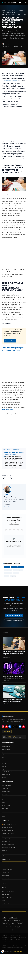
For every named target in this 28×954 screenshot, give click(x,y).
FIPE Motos (4, 853)
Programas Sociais (6, 769)
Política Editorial (5, 872)
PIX (2, 799)
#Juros (14, 567)
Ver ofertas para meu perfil (14, 615)
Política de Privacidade (7, 869)
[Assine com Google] (14, 550)
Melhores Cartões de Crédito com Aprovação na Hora (14, 453)
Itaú (2, 813)
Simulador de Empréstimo (8, 844)
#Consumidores (18, 570)
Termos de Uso (5, 875)
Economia (5, 926)
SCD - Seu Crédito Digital (8, 891)
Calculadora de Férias (7, 839)
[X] (13, 726)
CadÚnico (4, 755)
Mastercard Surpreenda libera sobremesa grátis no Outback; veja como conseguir (13, 458)
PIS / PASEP (4, 766)
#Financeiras (8, 573)
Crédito (4, 917)
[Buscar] (25, 2)
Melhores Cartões (6, 855)
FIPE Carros (4, 850)
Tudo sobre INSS (6, 746)
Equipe (10, 935)
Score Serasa (5, 794)
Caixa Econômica (6, 805)
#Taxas (12, 576)
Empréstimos (5, 788)
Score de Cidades (6, 894)
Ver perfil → (7, 507)
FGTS (15, 914)
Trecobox (4, 900)
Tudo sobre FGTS (6, 749)
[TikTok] (16, 726)
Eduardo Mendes (18, 951)
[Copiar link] (11, 478)
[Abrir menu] (20, 2)
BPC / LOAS (4, 760)
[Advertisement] (14, 124)
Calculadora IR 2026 (6, 841)
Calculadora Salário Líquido (8, 830)
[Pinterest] (23, 726)
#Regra (6, 576)
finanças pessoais (7, 409)
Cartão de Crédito (6, 791)
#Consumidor (8, 570)
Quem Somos (4, 935)
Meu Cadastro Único (7, 897)
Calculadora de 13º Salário (8, 833)
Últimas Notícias (12, 10)
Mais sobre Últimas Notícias (14, 620)
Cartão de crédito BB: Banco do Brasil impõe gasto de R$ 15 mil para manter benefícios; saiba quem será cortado (14, 464)
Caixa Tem (4, 757)
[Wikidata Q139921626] (21, 945)
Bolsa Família (5, 752)
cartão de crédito (10, 81)
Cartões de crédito (9, 12)
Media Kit (4, 883)
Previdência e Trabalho (7, 771)
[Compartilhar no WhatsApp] (3, 478)
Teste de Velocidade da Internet (8, 941)
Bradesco (4, 811)
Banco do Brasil (5, 808)
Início (3, 10)
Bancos (21, 10)
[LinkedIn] (20, 726)
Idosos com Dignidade (7, 903)
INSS (10, 914)
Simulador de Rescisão (7, 827)
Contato (3, 880)
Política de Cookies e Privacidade (9, 937)
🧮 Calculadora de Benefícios (9, 824)
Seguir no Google (10, 340)
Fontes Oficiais (5, 878)
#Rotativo (7, 567)
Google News (7, 731)
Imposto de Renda (6, 774)
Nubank (3, 802)
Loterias (3, 816)
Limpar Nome (5, 796)
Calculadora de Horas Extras (8, 836)
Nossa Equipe (5, 866)
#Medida (16, 573)
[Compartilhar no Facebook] (7, 478)
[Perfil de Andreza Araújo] (3, 44)
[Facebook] (9, 726)
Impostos (4, 777)
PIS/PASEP (12, 923)
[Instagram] (3, 726)
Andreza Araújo (11, 44)
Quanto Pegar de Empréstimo (9, 847)
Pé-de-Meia (4, 763)
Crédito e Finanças (6, 785)
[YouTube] (6, 726)
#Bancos (21, 567)
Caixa (4, 930)
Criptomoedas (13, 926)
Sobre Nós (4, 864)
